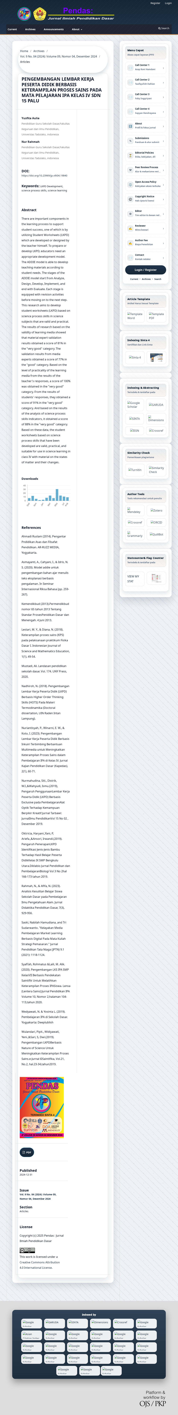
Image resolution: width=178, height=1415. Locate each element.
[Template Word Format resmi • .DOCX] (135, 316)
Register (155, 3)
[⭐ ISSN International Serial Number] (134, 430)
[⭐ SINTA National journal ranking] (134, 418)
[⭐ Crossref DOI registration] (156, 430)
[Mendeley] (135, 510)
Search (165, 28)
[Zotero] (156, 510)
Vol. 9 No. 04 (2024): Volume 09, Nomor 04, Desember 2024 (58, 56)
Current (12, 29)
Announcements (54, 29)
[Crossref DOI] (135, 522)
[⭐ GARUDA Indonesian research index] (156, 405)
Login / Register (146, 270)
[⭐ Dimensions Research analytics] (156, 418)
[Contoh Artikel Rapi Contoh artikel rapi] (156, 316)
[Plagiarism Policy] (135, 357)
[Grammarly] (135, 534)
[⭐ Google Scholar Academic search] (134, 405)
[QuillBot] (156, 534)
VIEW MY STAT (133, 579)
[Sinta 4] (156, 357)
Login (168, 3)
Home (24, 51)
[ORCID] (156, 522)
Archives (30, 29)
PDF (28, 1152)
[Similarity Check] (156, 470)
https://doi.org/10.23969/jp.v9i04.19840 (44, 175)
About (76, 29)
